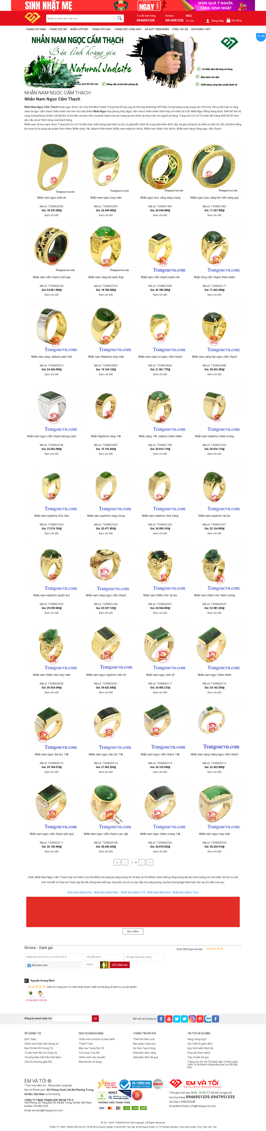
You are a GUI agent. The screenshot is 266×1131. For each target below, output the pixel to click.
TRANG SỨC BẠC (101, 29)
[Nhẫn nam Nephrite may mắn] (106, 327)
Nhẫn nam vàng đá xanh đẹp (106, 277)
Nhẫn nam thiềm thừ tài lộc (160, 128)
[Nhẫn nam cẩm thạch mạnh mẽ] (160, 247)
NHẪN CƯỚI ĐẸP (79, 29)
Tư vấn (261, 36)
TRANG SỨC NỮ (58, 29)
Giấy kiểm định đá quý (145, 1057)
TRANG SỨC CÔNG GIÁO (128, 29)
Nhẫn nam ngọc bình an (51, 197)
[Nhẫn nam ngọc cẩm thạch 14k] (160, 724)
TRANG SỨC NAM (36, 29)
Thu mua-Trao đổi (89, 1052)
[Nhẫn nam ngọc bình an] (51, 167)
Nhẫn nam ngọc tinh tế (160, 675)
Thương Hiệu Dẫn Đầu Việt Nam (42, 1057)
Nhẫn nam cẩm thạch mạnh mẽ (160, 277)
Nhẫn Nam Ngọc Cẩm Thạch (41, 107)
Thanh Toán (86, 1043)
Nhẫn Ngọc (100, 111)
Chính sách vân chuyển (92, 1057)
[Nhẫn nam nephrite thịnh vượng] (214, 406)
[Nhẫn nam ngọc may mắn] (106, 167)
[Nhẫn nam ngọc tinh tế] (160, 645)
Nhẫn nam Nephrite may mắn (106, 356)
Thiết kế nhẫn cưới (144, 1039)
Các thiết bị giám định (199, 1043)
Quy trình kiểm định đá (200, 1048)
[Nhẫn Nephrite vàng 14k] (106, 406)
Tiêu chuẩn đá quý (198, 1057)
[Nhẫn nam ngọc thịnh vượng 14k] (160, 804)
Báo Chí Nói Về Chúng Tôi (38, 1048)
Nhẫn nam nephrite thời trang (160, 516)
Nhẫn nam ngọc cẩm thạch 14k (160, 754)
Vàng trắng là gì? (196, 1039)
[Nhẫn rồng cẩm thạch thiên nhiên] (214, 247)
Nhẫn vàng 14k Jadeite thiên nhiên (92, 128)
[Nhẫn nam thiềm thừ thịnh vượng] (214, 565)
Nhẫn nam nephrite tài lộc (128, 128)
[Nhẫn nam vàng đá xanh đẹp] (106, 247)
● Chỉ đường (53, 1094)
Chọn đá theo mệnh (198, 1052)
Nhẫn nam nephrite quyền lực (51, 595)
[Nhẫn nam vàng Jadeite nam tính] (51, 327)
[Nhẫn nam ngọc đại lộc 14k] (51, 724)
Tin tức (190, 20)
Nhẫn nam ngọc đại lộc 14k (52, 754)
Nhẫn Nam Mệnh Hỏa (80, 892)
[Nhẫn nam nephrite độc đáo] (51, 486)
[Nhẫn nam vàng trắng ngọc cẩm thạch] (214, 724)
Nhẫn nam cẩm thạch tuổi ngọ (52, 277)
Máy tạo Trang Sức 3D (91, 1048)
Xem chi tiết (52, 215)
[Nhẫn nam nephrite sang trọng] (106, 486)
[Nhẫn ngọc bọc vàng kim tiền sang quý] (214, 167)
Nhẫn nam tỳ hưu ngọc (37, 124)
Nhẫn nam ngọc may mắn (106, 197)
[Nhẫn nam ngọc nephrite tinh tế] (106, 645)
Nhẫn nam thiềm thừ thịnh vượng (214, 595)
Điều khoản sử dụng (90, 1061)
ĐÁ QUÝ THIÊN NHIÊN (157, 29)
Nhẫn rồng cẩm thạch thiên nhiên (214, 277)
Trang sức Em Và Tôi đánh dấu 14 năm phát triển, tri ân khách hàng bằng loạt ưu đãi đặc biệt (212, 1064)
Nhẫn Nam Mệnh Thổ (133, 892)
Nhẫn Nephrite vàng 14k (106, 436)
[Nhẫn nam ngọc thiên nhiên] (214, 645)
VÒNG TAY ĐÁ (180, 29)
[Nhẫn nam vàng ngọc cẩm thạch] (106, 565)
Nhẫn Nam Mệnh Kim (159, 892)
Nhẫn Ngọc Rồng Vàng (203, 111)
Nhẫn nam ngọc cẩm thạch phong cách (51, 436)
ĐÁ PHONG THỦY (201, 29)
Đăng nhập (217, 20)
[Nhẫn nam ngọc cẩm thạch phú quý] (51, 804)
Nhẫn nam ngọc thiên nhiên (214, 675)
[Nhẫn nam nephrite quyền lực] (51, 565)
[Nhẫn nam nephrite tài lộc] (214, 486)
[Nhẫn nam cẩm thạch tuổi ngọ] (51, 247)
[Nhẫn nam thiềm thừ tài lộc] (160, 565)
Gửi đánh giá (120, 965)
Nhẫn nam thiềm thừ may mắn (51, 675)
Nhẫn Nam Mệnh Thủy (186, 892)
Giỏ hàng (235, 20)
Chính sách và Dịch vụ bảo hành (97, 1039)
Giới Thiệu (30, 1039)
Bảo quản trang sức (144, 1043)
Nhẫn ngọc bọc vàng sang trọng (160, 197)
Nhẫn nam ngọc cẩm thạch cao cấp (106, 834)
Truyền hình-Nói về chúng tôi (40, 1052)
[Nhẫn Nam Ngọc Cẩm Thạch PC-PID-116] (133, 87)
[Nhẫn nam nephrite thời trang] (160, 486)
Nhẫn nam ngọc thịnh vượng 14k (160, 834)
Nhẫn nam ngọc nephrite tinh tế (106, 675)
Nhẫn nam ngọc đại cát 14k (106, 754)
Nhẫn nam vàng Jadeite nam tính (51, 356)
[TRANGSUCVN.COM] (32, 22)
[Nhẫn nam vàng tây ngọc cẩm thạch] (214, 327)
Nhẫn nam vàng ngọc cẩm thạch (106, 595)
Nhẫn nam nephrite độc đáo (51, 516)
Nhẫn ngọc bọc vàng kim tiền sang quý (214, 197)
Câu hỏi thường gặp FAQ (38, 1061)
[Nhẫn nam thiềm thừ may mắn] (51, 645)
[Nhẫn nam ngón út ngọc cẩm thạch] (160, 327)
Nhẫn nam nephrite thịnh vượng (214, 436)
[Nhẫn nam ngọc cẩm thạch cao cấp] (106, 804)
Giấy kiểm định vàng (144, 1052)
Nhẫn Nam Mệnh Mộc (106, 892)
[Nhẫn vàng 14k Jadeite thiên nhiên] (160, 406)
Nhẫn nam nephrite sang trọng (106, 516)
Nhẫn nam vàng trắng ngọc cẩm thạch (199, 128)
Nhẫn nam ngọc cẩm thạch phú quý (51, 834)
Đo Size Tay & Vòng (144, 1048)
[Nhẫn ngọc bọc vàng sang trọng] (160, 167)
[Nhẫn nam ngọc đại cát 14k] (106, 724)
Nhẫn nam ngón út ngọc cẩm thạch (160, 356)
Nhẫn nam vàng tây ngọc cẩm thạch (214, 356)
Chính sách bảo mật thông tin (41, 1043)
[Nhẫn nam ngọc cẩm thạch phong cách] (51, 406)
